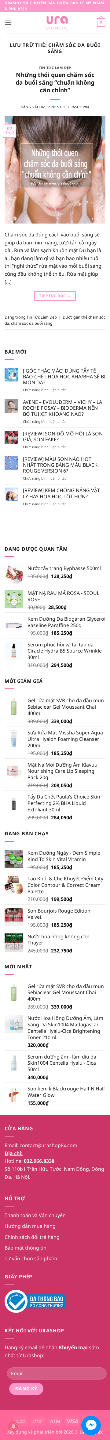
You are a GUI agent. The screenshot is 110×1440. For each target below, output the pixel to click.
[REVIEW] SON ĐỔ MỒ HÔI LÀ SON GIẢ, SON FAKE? (63, 436)
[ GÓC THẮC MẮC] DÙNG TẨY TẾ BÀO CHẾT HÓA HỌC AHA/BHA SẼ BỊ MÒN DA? (64, 377)
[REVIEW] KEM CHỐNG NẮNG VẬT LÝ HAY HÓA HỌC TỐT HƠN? (61, 493)
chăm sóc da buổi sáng (32, 323)
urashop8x (78, 107)
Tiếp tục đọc (55, 295)
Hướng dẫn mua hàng (30, 1226)
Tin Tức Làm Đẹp (55, 67)
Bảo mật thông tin (25, 1247)
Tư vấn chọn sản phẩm (31, 1258)
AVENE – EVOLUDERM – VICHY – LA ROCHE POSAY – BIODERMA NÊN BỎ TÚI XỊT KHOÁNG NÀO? (62, 408)
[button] (8, 22)
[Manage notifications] (13, 1426)
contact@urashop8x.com (48, 1145)
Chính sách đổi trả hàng (32, 1237)
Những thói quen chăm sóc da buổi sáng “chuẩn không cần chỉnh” (55, 82)
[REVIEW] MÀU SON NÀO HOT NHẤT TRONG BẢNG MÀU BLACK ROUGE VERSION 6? (60, 465)
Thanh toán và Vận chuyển (35, 1215)
